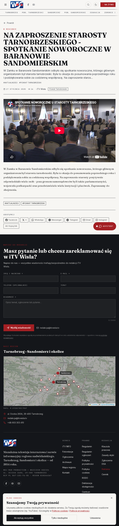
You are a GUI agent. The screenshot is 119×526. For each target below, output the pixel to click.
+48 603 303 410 (16, 422)
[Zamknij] (111, 498)
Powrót (10, 23)
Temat (63, 285)
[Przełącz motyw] (95, 4)
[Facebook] (6, 483)
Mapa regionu (69, 467)
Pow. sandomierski (75, 13)
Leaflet (94, 404)
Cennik (105, 474)
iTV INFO (66, 446)
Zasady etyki (108, 455)
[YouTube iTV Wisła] (33, 4)
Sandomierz (54, 13)
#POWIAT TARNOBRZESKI (30, 83)
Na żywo (109, 4)
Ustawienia (95, 518)
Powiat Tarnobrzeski (58, 89)
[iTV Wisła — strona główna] (16, 4)
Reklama (106, 469)
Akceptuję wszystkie (24, 518)
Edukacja (95, 13)
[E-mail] (18, 483)
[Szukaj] (88, 5)
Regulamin (87, 446)
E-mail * (65, 274)
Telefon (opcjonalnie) (15, 285)
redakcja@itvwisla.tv (49, 328)
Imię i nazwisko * (13, 274)
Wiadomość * (9, 297)
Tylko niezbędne (59, 518)
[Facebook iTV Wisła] (28, 4)
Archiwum (67, 462)
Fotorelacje (67, 451)
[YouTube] (12, 483)
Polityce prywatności (79, 511)
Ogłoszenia (67, 457)
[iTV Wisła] (9, 442)
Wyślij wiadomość (20, 327)
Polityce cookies (60, 511)
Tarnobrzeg (11, 13)
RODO (85, 478)
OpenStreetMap (108, 404)
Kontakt (66, 472)
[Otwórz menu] (5, 4)
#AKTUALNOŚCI (10, 83)
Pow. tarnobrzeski (33, 13)
